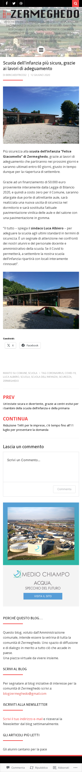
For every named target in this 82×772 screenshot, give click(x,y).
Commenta (64, 489)
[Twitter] (13, 3)
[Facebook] (6, 3)
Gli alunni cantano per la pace (25, 749)
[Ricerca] (75, 3)
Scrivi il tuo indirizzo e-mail (23, 719)
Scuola (32, 373)
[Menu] (41, 50)
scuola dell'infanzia (44, 377)
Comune (22, 373)
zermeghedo (11, 381)
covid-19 (70, 373)
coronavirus (55, 373)
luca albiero (11, 377)
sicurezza (65, 377)
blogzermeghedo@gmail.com (24, 693)
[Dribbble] (21, 3)
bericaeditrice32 (16, 75)
